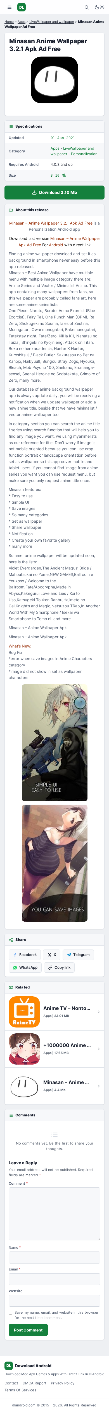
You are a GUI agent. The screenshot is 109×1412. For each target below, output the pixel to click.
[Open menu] (9, 7)
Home (9, 22)
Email (14, 1269)
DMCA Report (34, 1383)
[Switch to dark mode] (99, 7)
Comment (18, 1183)
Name (15, 1247)
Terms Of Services (20, 1390)
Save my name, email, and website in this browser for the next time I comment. (56, 1315)
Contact (11, 1383)
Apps (21, 22)
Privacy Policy (62, 1383)
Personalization (84, 154)
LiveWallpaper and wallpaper (51, 22)
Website (15, 1291)
